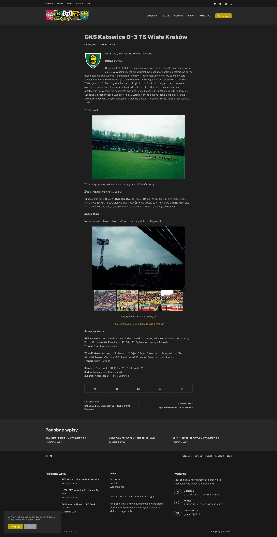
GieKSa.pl (49, 4)
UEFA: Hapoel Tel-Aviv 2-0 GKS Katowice (195, 437)
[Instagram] (220, 4)
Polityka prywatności (221, 531)
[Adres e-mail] (160, 389)
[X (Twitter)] (117, 389)
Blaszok (79, 4)
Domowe (104, 45)
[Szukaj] (231, 4)
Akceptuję (15, 526)
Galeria (167, 16)
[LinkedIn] (138, 389)
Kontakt (191, 16)
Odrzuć (30, 526)
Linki (88, 4)
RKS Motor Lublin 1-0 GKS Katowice (65, 437)
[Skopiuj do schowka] (182, 389)
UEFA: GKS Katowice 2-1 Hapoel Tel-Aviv (132, 437)
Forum (69, 4)
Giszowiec (152, 16)
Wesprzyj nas (223, 16)
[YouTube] (226, 4)
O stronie (178, 16)
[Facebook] (215, 4)
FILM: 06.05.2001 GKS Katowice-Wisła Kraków (138, 323)
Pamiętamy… (205, 16)
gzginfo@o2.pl (192, 514)
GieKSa (112, 45)
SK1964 (60, 4)
